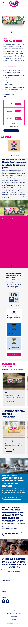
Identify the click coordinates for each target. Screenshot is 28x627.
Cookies (14, 610)
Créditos (14, 619)
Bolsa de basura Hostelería (12, 393)
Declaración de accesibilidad (14, 613)
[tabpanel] (14, 20)
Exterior (5, 38)
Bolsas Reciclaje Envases (11, 441)
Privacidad (14, 616)
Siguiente (14, 354)
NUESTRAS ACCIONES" (11, 91)
